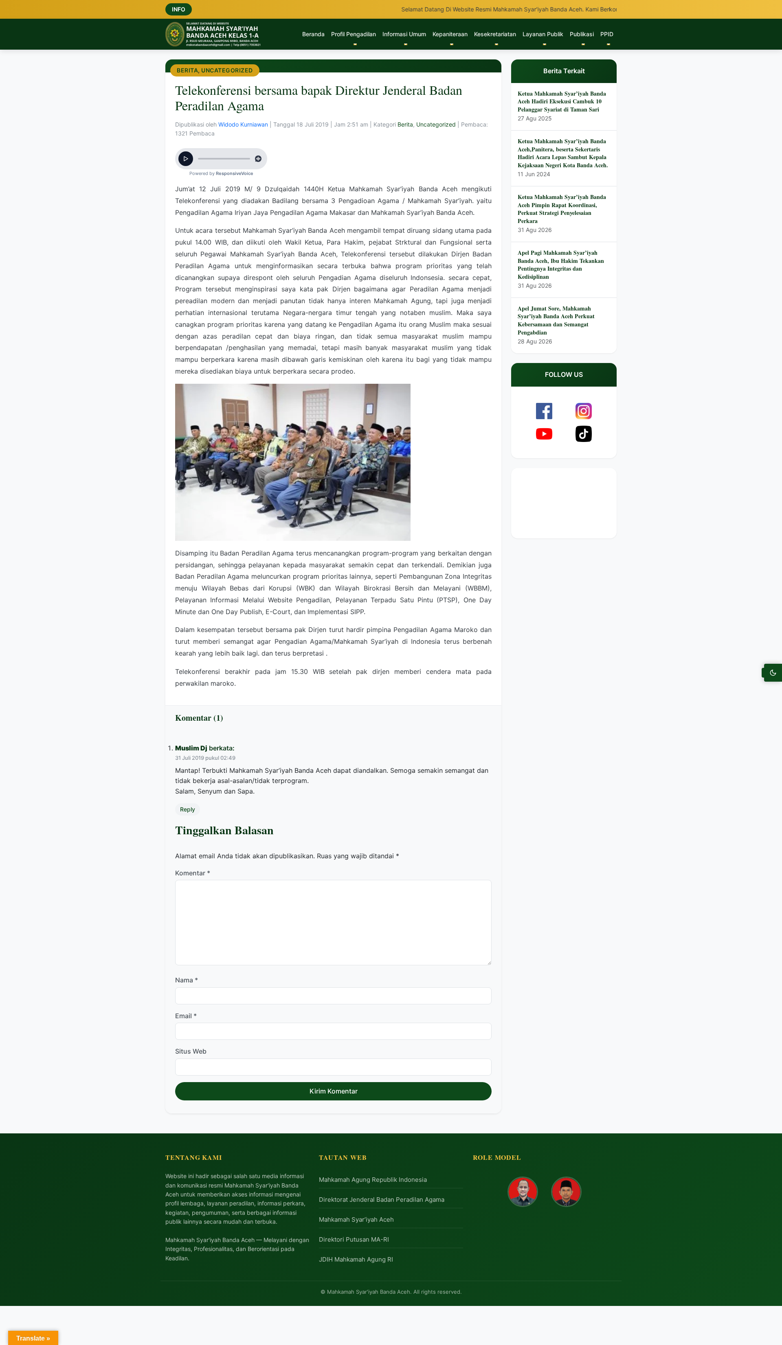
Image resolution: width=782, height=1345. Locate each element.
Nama (186, 980)
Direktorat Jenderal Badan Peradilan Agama (381, 1199)
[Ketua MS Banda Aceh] (522, 1192)
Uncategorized (227, 70)
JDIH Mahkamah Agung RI (356, 1259)
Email (186, 1016)
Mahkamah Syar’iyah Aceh (356, 1219)
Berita (187, 70)
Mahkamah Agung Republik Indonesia (373, 1179)
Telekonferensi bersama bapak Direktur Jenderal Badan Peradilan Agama (318, 97)
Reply (187, 809)
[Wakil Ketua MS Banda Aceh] (566, 1192)
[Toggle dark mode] (773, 673)
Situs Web (190, 1052)
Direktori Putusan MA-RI (354, 1239)
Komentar (192, 873)
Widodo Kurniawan (244, 124)
